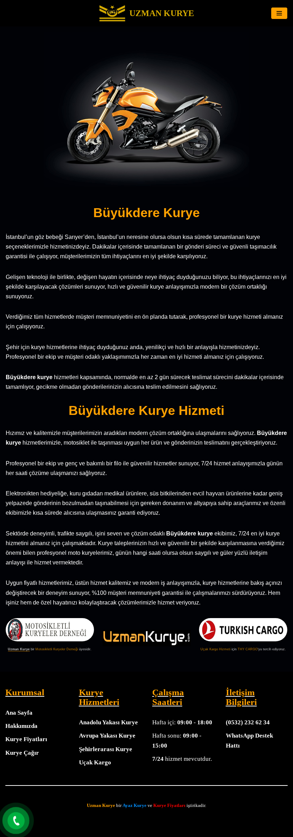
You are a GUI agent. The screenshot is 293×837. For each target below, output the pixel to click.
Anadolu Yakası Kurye (108, 722)
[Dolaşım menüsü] (279, 13)
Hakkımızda (21, 726)
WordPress (155, 820)
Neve (132, 820)
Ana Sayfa (19, 712)
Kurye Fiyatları (26, 739)
